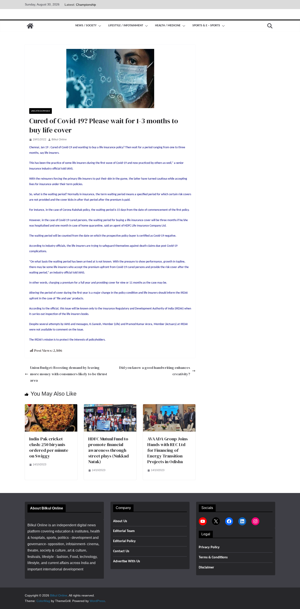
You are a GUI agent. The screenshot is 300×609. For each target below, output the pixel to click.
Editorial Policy (124, 541)
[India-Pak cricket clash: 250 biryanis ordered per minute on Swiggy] (51, 407)
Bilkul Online (59, 139)
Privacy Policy (209, 547)
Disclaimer (206, 567)
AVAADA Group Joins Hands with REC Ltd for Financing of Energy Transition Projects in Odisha (167, 450)
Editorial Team (124, 531)
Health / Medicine (168, 25)
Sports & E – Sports (206, 25)
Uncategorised (40, 111)
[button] (98, 26)
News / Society (85, 25)
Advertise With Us (126, 561)
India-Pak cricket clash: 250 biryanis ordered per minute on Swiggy (48, 447)
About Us (120, 521)
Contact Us (121, 551)
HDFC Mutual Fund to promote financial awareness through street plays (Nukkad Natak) (108, 450)
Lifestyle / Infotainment (125, 25)
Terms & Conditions (213, 557)
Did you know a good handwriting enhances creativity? (154, 370)
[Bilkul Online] (30, 26)
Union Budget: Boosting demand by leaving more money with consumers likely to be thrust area (68, 374)
